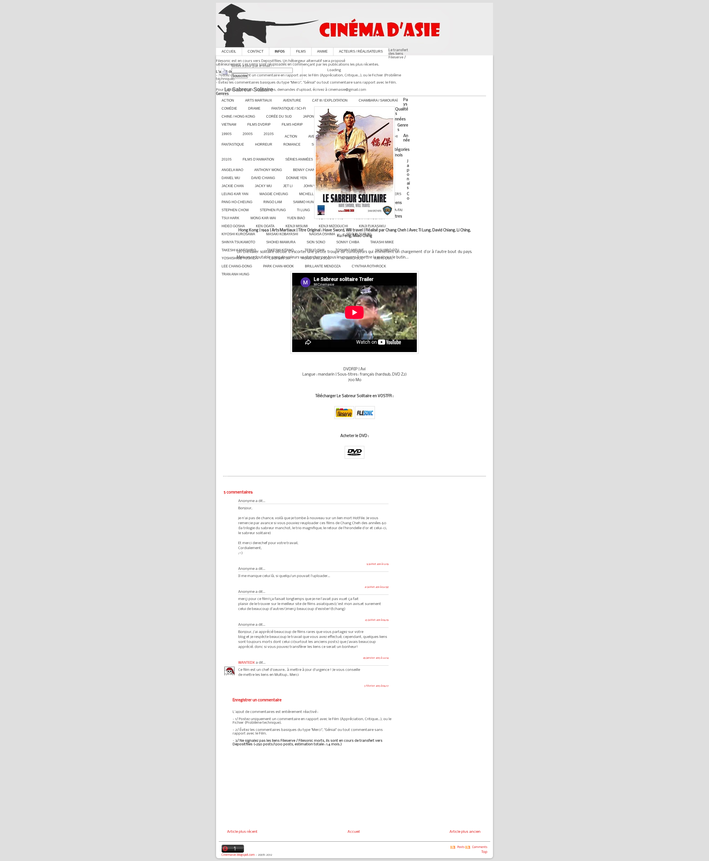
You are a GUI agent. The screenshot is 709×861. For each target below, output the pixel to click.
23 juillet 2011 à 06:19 (377, 620)
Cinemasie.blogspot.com (238, 855)
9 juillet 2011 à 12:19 (378, 564)
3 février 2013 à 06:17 (376, 685)
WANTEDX (246, 663)
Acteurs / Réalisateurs (361, 51)
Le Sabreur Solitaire (248, 89)
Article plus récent (242, 832)
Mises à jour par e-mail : (252, 66)
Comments (479, 847)
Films (301, 51)
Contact (255, 51)
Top (484, 852)
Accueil (229, 51)
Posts (461, 847)
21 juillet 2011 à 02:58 (376, 587)
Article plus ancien (465, 832)
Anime (322, 51)
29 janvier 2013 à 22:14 (376, 658)
